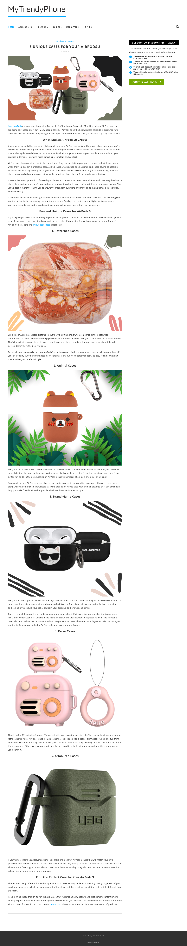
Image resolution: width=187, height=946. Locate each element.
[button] (177, 27)
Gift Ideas (60, 41)
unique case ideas (41, 224)
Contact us (55, 904)
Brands (42, 27)
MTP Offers (72, 27)
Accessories (25, 27)
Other (88, 27)
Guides (56, 27)
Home (11, 27)
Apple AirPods (15, 126)
